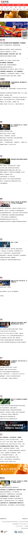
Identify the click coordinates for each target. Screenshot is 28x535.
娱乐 (24, 5)
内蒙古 (14, 9)
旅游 (1, 198)
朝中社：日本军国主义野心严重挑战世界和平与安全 (10, 181)
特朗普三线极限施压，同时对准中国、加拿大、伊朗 (10, 53)
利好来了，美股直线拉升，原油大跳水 (7, 135)
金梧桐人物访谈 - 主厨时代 (5, 287)
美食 (1, 277)
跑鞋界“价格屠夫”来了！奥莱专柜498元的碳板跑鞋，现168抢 (12, 172)
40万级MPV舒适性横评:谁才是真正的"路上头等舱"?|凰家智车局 (13, 342)
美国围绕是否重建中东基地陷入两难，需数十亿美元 (10, 170)
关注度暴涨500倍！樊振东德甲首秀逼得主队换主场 (10, 259)
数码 (20, 7)
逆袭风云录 (23, 450)
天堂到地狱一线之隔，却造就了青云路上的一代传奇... (11, 443)
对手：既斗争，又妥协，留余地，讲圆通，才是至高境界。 (12, 441)
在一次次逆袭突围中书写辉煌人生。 (7, 454)
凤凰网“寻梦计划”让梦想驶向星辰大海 (7, 416)
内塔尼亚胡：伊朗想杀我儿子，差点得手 (8, 51)
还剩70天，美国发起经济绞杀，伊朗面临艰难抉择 (10, 45)
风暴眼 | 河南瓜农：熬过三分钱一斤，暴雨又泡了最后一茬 (12, 104)
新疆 (17, 9)
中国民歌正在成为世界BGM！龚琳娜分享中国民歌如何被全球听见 (13, 221)
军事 (1, 156)
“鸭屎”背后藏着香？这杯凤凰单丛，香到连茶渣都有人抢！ (12, 498)
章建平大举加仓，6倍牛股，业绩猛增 (7, 133)
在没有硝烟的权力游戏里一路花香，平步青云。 (9, 446)
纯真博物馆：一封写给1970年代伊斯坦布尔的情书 (10, 376)
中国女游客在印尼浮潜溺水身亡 (6, 67)
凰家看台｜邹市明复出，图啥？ (7, 35)
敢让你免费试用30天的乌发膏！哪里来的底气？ (9, 487)
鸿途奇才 (19, 452)
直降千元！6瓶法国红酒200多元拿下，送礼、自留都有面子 (12, 500)
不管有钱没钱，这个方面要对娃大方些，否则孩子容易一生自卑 (13, 489)
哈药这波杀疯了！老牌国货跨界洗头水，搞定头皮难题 (11, 494)
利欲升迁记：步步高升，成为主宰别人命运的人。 (10, 439)
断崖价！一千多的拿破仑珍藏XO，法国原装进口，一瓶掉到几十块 (13, 142)
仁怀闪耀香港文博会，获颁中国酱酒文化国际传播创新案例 (12, 214)
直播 (2, 7)
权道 (16, 454)
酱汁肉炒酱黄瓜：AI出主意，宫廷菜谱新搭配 (9, 291)
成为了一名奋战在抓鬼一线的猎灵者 (7, 448)
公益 (1, 396)
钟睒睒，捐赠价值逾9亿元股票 (6, 140)
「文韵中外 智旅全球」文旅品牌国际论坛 (8, 217)
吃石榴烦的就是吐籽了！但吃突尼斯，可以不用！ (10, 496)
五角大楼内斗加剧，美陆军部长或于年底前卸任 (9, 167)
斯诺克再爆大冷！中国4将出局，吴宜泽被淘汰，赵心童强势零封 (13, 255)
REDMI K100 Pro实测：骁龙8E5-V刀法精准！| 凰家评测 (11, 333)
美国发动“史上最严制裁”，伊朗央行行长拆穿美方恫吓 (11, 49)
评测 (24, 7)
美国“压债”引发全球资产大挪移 (6, 131)
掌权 (22, 439)
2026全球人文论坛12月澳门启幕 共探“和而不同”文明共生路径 (12, 405)
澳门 (2, 9)
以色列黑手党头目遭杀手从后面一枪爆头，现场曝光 (10, 75)
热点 (1, 40)
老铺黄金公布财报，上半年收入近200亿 (8, 144)
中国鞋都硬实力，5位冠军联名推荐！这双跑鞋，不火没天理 (12, 73)
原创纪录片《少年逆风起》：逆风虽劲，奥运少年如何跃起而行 (12, 412)
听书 (1, 434)
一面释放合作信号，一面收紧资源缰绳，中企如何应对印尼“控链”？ (13, 88)
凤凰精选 (2, 79)
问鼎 (23, 443)
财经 (8, 5)
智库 (11, 7)
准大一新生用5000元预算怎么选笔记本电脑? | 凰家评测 (11, 329)
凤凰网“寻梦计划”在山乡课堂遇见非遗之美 (8, 418)
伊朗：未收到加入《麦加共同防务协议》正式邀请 (10, 165)
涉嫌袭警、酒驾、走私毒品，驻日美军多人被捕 (9, 60)
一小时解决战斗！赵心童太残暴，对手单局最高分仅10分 (11, 251)
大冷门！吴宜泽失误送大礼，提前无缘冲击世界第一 (10, 253)
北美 (8, 9)
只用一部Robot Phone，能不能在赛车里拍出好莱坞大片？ (12, 335)
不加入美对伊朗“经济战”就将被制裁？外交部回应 (13, 43)
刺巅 (17, 457)
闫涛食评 (2, 295)
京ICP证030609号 (19, 526)
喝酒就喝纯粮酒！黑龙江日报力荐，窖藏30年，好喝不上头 (12, 69)
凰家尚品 (2, 478)
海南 (24, 9)
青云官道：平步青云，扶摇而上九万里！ (8, 461)
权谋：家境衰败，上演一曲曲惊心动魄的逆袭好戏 (10, 450)
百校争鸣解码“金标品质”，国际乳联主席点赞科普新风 (11, 410)
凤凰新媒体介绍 (3, 518)
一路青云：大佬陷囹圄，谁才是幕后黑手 (8, 452)
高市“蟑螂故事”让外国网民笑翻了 (7, 62)
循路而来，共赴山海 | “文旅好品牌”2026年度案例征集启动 (12, 210)
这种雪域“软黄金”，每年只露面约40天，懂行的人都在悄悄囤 (12, 505)
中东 (5, 9)
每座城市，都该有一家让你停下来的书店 (8, 369)
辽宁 (11, 9)
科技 (13, 5)
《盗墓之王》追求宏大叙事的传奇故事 (7, 457)
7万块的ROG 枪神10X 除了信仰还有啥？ (8, 331)
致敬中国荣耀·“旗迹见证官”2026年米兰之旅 (9, 219)
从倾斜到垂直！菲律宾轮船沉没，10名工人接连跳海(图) (11, 71)
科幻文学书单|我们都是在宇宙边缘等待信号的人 (10, 371)
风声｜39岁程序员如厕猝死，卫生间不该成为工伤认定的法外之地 (13, 97)
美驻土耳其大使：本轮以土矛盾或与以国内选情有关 (10, 178)
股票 (15, 7)
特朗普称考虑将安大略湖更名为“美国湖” (8, 56)
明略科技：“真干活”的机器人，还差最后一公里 (9, 101)
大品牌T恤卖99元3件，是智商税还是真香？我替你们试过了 (12, 502)
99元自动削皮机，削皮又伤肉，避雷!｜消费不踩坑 (10, 337)
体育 (1, 239)
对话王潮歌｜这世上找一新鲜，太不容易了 (8, 367)
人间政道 (17, 448)
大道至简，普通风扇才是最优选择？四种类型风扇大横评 (11, 340)
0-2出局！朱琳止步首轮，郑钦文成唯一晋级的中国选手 (11, 248)
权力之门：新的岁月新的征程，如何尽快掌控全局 (10, 459)
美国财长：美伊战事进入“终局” (6, 174)
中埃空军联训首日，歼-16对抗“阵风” (7, 176)
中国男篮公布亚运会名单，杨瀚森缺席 (7, 257)
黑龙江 (21, 9)
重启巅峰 (19, 437)
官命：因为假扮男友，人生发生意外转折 (8, 437)
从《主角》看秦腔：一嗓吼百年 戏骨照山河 (9, 378)
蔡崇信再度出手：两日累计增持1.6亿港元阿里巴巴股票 (11, 137)
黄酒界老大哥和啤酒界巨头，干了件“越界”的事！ (10, 491)
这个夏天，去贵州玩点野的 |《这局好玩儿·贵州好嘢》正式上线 (13, 208)
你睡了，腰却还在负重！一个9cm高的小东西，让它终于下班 (12, 373)
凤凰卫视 (18, 5)
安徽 (27, 9)
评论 (6, 7)
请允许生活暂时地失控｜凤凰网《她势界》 (8, 407)
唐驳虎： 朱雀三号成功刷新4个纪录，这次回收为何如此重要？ (12, 99)
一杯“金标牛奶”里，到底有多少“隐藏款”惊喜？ (9, 414)
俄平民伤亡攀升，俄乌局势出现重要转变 (8, 64)
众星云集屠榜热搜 (3, 183)
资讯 (3, 5)
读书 (1, 357)
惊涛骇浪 (22, 446)
